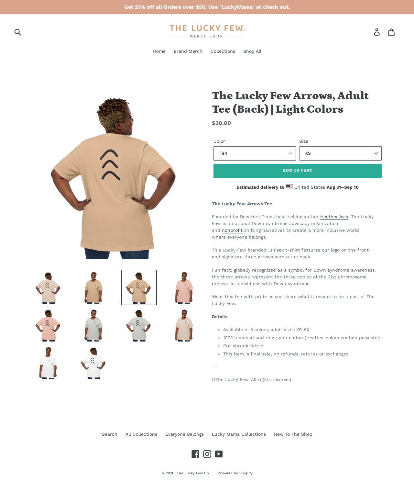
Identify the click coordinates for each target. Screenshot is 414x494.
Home (159, 51)
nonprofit (232, 230)
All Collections (141, 434)
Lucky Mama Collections (239, 434)
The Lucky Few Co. (194, 473)
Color (219, 141)
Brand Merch (188, 51)
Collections (223, 51)
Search (109, 434)
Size (303, 141)
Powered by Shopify (235, 473)
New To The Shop (293, 434)
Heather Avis (334, 216)
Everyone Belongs (184, 434)
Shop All (252, 51)
